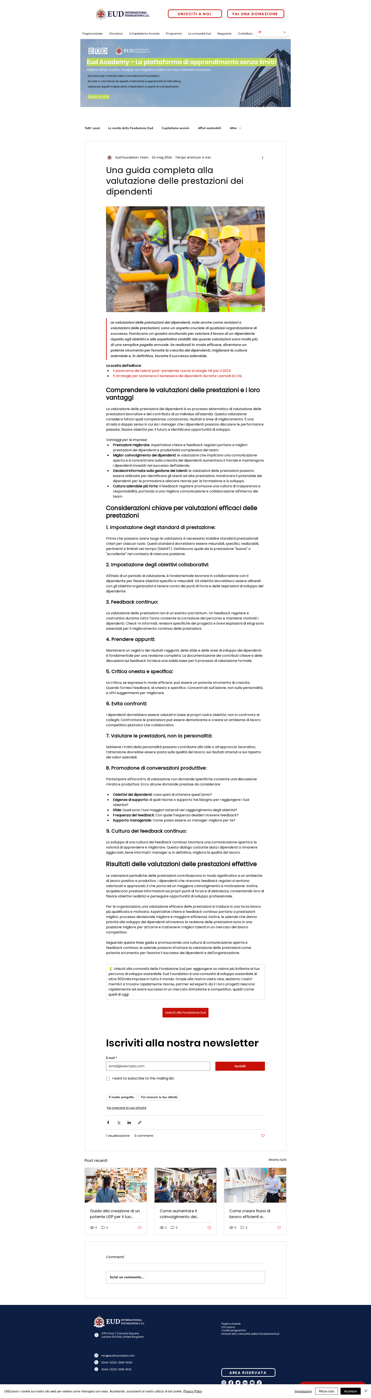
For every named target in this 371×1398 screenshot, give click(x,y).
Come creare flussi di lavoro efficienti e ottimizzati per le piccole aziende (252, 1214)
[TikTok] (259, 1382)
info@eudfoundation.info (117, 1355)
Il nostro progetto (121, 1097)
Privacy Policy (192, 1391)
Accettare (350, 1391)
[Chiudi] (365, 1391)
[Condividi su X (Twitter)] (119, 1122)
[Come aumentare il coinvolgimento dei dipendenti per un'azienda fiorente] (186, 1185)
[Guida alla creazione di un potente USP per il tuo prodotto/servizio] (116, 1185)
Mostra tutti (277, 1160)
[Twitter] (238, 1382)
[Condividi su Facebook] (108, 1122)
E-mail (111, 1058)
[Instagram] (223, 1382)
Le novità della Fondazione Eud (130, 128)
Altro (233, 128)
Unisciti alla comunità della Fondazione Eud (250, 1334)
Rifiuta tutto (326, 1391)
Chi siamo (228, 1327)
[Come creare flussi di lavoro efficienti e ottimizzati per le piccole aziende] (255, 1185)
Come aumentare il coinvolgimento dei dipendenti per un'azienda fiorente (184, 1214)
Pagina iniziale (230, 1324)
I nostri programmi (233, 1330)
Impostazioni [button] (303, 1391)
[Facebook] (230, 1382)
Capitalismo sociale (175, 128)
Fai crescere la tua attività (159, 1097)
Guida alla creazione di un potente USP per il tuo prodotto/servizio (115, 1214)
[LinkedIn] (245, 1382)
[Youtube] (252, 1382)
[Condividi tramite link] (140, 1122)
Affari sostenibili (209, 128)
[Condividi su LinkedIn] (129, 1122)
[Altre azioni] (262, 157)
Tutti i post (92, 128)
